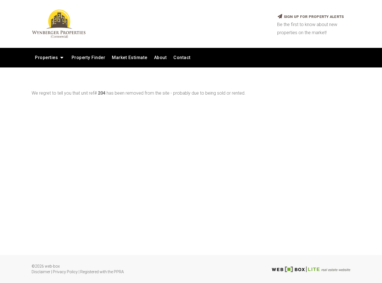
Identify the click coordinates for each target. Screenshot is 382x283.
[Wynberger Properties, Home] (150, 23)
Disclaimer (41, 272)
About (160, 57)
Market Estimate (129, 57)
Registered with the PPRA (102, 272)
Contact (182, 57)
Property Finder (88, 57)
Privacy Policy (65, 272)
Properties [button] (47, 57)
